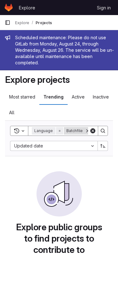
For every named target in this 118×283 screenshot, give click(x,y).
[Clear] (93, 131)
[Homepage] (8, 8)
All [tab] (11, 112)
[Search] (103, 131)
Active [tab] (78, 96)
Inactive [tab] (101, 96)
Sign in (104, 7)
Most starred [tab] (22, 96)
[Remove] (88, 131)
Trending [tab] (53, 96)
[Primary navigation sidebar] (8, 23)
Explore (27, 7)
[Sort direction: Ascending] (103, 146)
